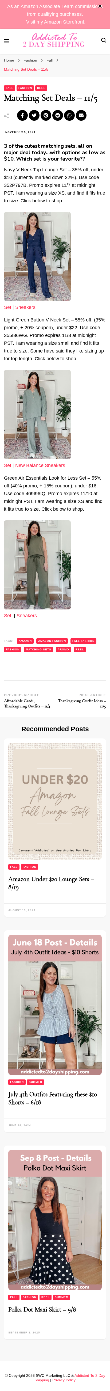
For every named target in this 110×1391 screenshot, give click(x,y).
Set (7, 307)
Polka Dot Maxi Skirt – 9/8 (42, 1309)
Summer (35, 1082)
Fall (9, 87)
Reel (41, 87)
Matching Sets (38, 649)
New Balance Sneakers (40, 465)
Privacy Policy (64, 1380)
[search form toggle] (103, 41)
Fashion (25, 87)
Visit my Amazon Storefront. (55, 22)
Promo (63, 649)
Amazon (25, 640)
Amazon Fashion (52, 640)
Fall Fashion (83, 640)
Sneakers (25, 307)
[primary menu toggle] (6, 41)
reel (80, 649)
